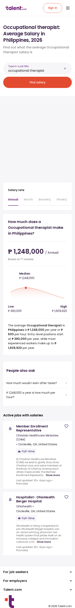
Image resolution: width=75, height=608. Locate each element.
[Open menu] (67, 8)
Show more (53, 475)
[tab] (13, 201)
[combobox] (35, 70)
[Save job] (66, 426)
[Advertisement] (37, 137)
